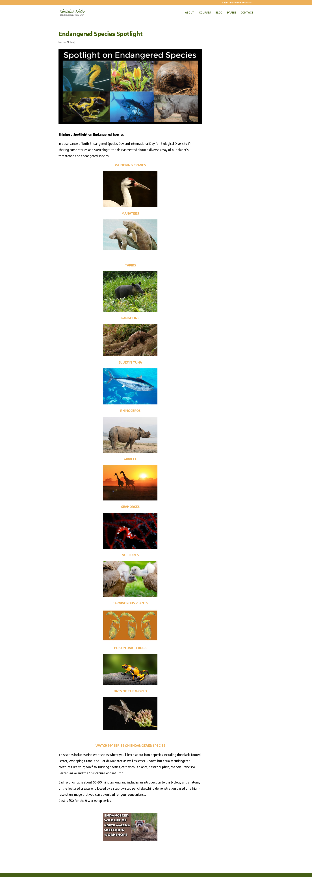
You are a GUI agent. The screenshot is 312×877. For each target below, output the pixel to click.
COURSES (205, 12)
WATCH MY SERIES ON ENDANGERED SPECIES (130, 745)
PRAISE (231, 12)
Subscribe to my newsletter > (238, 3)
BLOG (218, 12)
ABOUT (189, 12)
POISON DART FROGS (130, 648)
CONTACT (247, 12)
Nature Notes (66, 42)
